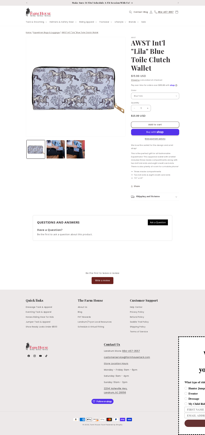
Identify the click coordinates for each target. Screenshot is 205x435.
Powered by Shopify (114, 425)
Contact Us (112, 344)
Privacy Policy (137, 312)
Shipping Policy (138, 326)
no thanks (160, 431)
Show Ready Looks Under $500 (41, 326)
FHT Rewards (84, 317)
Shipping (135, 80)
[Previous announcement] (27, 2)
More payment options (155, 139)
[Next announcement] (178, 2)
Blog (146, 12)
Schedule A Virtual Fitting (91, 326)
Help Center (136, 307)
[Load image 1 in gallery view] (35, 149)
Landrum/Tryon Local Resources (95, 321)
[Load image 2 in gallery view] (55, 149)
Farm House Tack (97, 425)
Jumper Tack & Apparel (38, 321)
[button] (36, 22)
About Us (82, 307)
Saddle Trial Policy (139, 321)
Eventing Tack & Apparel (38, 312)
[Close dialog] (202, 338)
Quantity (135, 102)
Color (133, 90)
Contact (138, 12)
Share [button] (137, 186)
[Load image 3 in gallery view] (75, 149)
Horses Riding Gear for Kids (40, 317)
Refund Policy (137, 317)
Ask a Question (158, 222)
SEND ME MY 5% (159, 423)
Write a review (102, 280)
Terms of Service (139, 331)
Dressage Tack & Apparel (39, 307)
